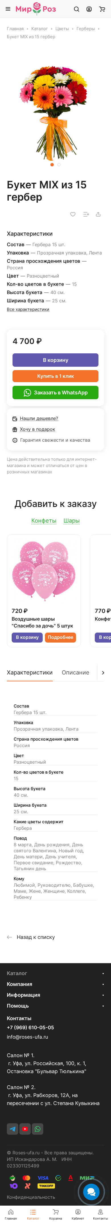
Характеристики (30, 672)
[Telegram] (12, 1129)
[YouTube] (25, 1129)
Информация (23, 995)
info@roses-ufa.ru (27, 1037)
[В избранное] (73, 214)
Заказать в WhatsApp (61, 393)
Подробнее (60, 637)
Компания (19, 984)
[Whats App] (37, 1129)
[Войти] (89, 9)
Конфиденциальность (31, 1197)
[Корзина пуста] (102, 9)
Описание (75, 672)
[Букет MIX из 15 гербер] (55, 112)
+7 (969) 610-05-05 (30, 1027)
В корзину (55, 360)
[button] (52, 164)
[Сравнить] (86, 214)
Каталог (17, 973)
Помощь (18, 1006)
